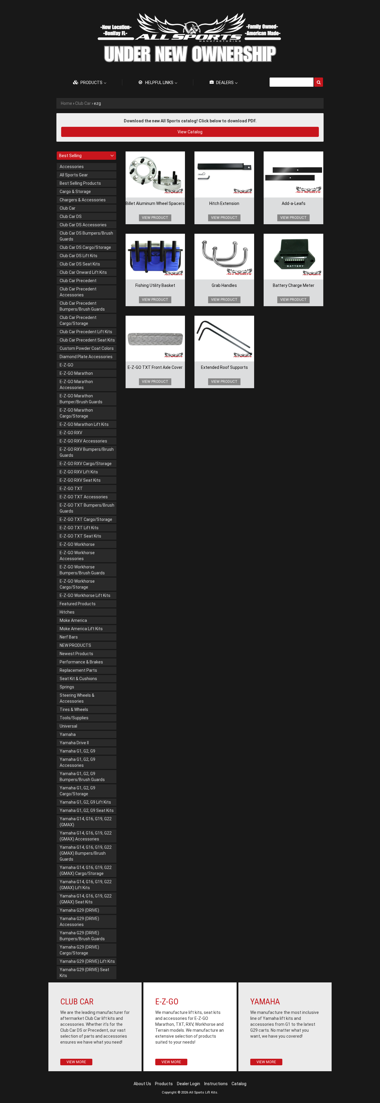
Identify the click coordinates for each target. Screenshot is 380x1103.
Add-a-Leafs (293, 203)
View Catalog (190, 131)
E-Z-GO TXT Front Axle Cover (155, 367)
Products (164, 1083)
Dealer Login (188, 1083)
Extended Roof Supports (224, 367)
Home (66, 103)
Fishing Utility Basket (155, 285)
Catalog (239, 1083)
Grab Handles (224, 285)
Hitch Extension (224, 203)
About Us (142, 1083)
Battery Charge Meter (293, 285)
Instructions (216, 1083)
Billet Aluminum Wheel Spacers (155, 203)
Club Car (83, 103)
